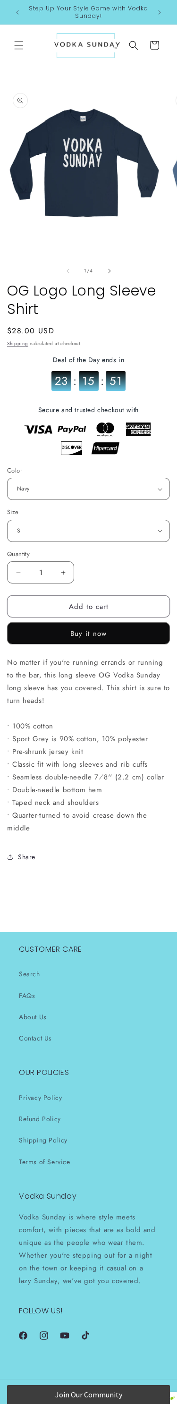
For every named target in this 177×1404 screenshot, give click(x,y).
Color (14, 470)
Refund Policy (40, 1119)
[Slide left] (68, 271)
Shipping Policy (43, 1140)
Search (29, 974)
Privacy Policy (40, 1097)
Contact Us (35, 1038)
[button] (18, 45)
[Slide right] (109, 271)
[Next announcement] (159, 12)
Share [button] (26, 857)
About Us (33, 1017)
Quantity (18, 554)
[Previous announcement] (17, 12)
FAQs (27, 995)
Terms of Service (44, 1162)
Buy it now (88, 633)
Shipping (17, 343)
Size (13, 511)
